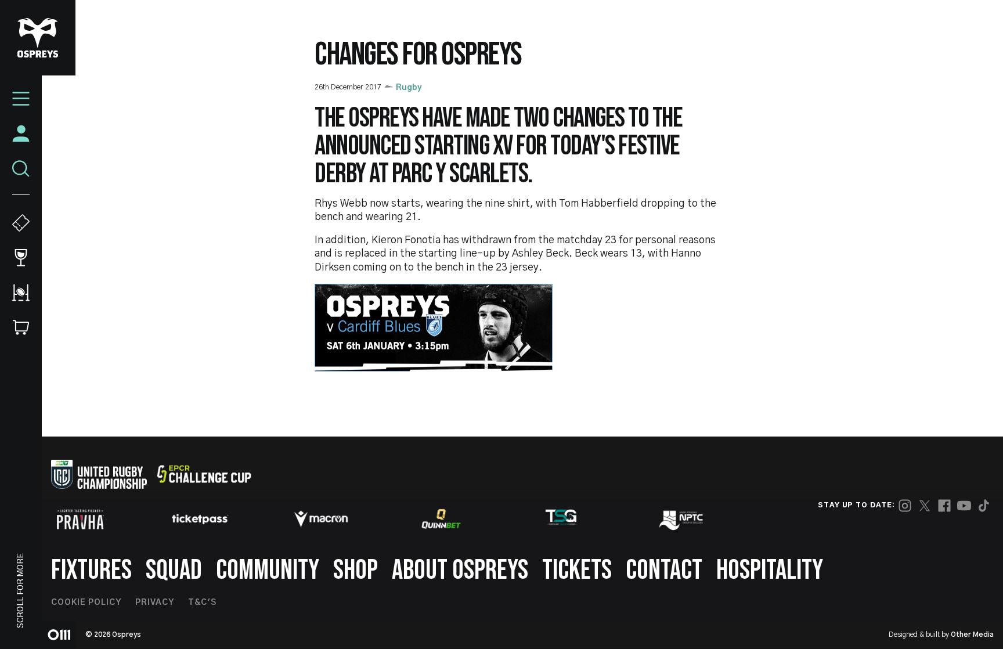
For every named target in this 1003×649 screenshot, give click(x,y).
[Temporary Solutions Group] (561, 519)
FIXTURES (91, 570)
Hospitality (769, 570)
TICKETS (577, 570)
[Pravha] (80, 519)
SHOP (355, 570)
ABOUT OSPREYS (460, 570)
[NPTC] (682, 519)
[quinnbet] (441, 519)
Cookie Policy (86, 602)
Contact (664, 570)
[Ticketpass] (200, 519)
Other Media (972, 634)
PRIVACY (154, 602)
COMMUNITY (267, 570)
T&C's (202, 602)
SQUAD (174, 570)
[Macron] (321, 519)
